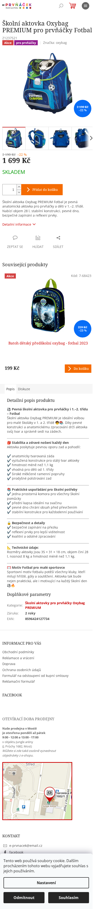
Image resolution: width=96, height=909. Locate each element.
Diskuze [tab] (24, 389)
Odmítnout (24, 897)
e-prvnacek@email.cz (25, 845)
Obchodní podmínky (18, 652)
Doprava (8, 664)
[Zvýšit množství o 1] (19, 187)
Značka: (55, 42)
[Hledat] (61, 5)
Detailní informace (16, 224)
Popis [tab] (10, 389)
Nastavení (46, 882)
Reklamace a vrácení (18, 658)
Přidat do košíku (45, 189)
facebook (16, 852)
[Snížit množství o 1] (19, 192)
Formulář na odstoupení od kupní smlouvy (35, 675)
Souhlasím (69, 897)
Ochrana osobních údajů (21, 670)
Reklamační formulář (18, 681)
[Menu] (85, 5)
